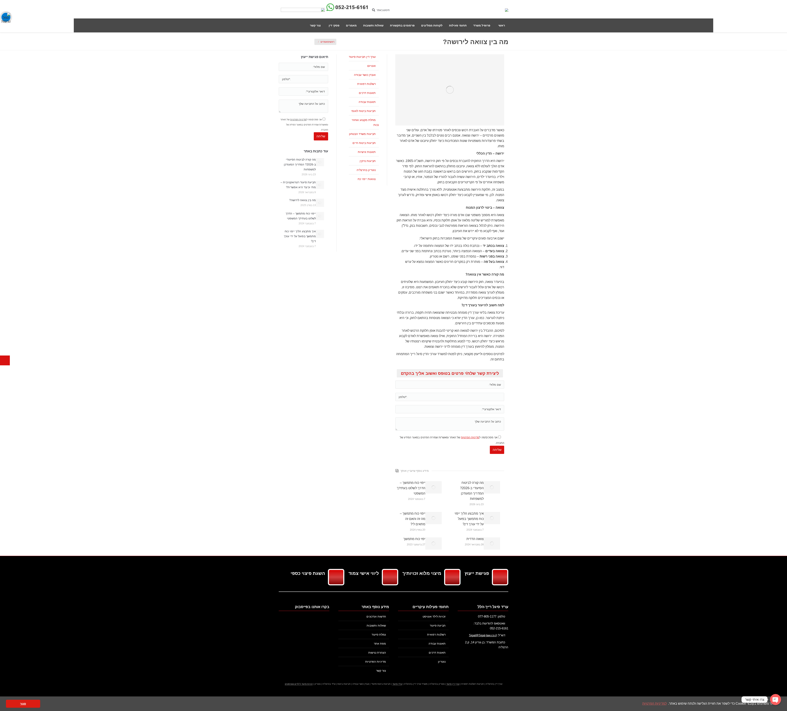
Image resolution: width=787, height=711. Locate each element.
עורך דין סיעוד (452, 684)
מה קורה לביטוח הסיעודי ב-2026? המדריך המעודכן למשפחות (472, 490)
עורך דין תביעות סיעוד (362, 56)
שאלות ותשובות (376, 625)
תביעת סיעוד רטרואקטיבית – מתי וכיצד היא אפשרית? (298, 185)
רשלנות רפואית (366, 83)
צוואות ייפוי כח (367, 179)
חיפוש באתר (383, 10)
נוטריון (442, 661)
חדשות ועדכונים (376, 616)
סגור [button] (23, 703)
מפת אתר (380, 643)
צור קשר (381, 670)
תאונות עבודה (367, 102)
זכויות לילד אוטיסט (434, 616)
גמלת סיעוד (379, 634)
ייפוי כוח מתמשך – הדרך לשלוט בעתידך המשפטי (411, 488)
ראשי (331, 41)
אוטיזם (371, 65)
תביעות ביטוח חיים (364, 143)
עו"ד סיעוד (397, 684)
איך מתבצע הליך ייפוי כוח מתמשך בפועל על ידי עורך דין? (469, 519)
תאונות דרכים (367, 93)
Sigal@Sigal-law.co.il (483, 635)
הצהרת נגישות (377, 652)
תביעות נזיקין (368, 161)
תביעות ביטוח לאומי (363, 111)
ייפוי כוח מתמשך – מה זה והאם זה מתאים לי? (412, 519)
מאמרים (325, 41)
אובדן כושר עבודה (365, 74)
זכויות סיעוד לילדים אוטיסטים (299, 684)
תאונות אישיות (367, 152)
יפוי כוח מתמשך (414, 539)
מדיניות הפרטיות (470, 437)
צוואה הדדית (475, 539)
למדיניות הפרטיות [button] (654, 703)
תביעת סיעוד (438, 625)
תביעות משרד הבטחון (362, 134)
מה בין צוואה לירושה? (302, 200)
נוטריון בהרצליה (366, 170)
